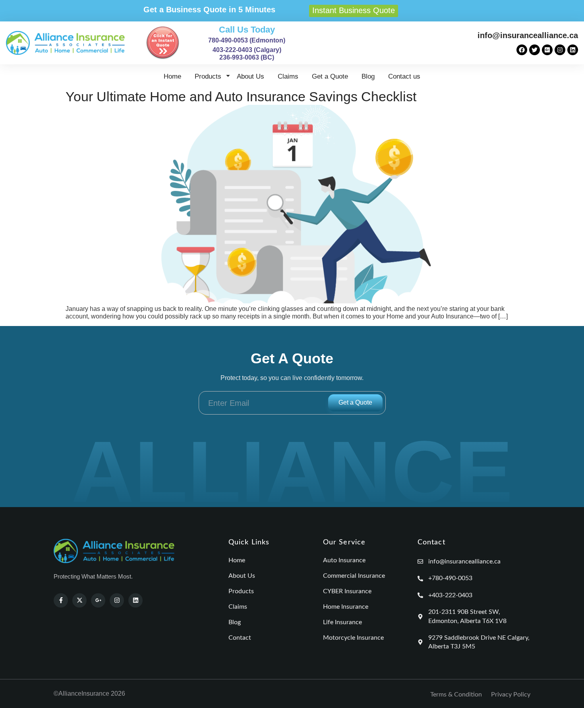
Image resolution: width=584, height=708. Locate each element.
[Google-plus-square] (547, 49)
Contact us (404, 76)
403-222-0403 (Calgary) (247, 49)
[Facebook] (521, 49)
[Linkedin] (572, 49)
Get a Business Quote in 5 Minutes (209, 9)
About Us (250, 76)
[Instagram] (560, 49)
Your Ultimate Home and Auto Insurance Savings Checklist (241, 96)
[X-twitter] (79, 600)
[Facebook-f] (61, 600)
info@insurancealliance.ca (528, 35)
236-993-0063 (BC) (246, 57)
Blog (368, 76)
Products (208, 76)
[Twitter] (534, 49)
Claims (288, 76)
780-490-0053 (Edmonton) (246, 40)
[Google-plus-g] (98, 600)
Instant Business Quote (353, 10)
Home (172, 76)
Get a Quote (330, 76)
